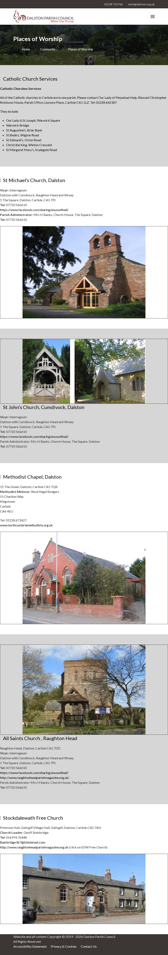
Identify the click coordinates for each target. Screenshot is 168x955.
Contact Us (89, 946)
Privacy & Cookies (64, 946)
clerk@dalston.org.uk (141, 4)
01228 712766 (113, 4)
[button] (153, 16)
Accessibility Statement (30, 946)
